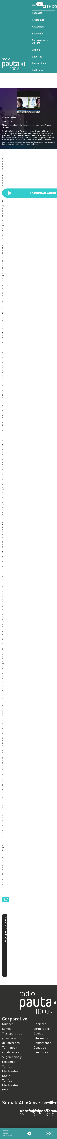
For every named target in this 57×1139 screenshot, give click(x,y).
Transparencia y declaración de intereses (12, 1038)
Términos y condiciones (10, 1049)
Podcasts (37, 12)
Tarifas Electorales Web (10, 1085)
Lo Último (37, 70)
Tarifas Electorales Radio (10, 1071)
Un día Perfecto (9, 117)
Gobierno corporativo (42, 1026)
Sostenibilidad (39, 63)
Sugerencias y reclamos (12, 1059)
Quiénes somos (8, 1026)
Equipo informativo (42, 1035)
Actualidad (38, 26)
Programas (38, 19)
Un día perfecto (5, 899)
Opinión (36, 49)
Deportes (37, 56)
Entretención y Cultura (40, 41)
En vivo (5, 1132)
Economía (37, 33)
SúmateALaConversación (21, 1102)
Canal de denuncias (41, 1049)
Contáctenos (42, 1043)
